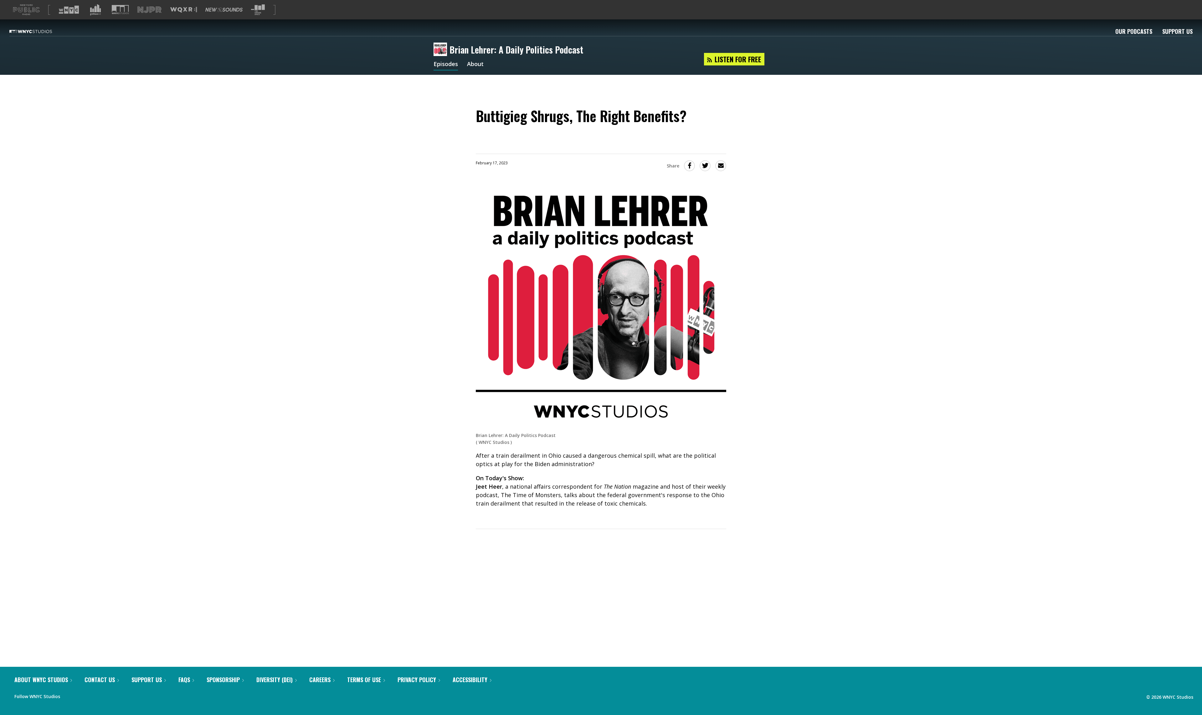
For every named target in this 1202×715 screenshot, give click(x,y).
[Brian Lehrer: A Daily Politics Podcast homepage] (441, 50)
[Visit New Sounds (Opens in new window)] (224, 10)
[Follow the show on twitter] (81, 695)
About (475, 64)
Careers (320, 680)
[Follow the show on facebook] (69, 695)
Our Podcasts (1133, 31)
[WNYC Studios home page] (38, 31)
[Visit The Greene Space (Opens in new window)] (258, 9)
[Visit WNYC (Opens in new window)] (69, 10)
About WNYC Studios (41, 680)
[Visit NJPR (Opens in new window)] (149, 10)
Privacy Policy (417, 680)
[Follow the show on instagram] (93, 695)
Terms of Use (364, 680)
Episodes (446, 64)
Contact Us (100, 680)
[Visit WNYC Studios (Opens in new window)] (120, 9)
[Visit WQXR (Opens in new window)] (183, 10)
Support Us (1177, 31)
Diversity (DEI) (274, 680)
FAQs (184, 680)
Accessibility (470, 680)
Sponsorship (223, 680)
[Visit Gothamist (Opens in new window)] (95, 9)
